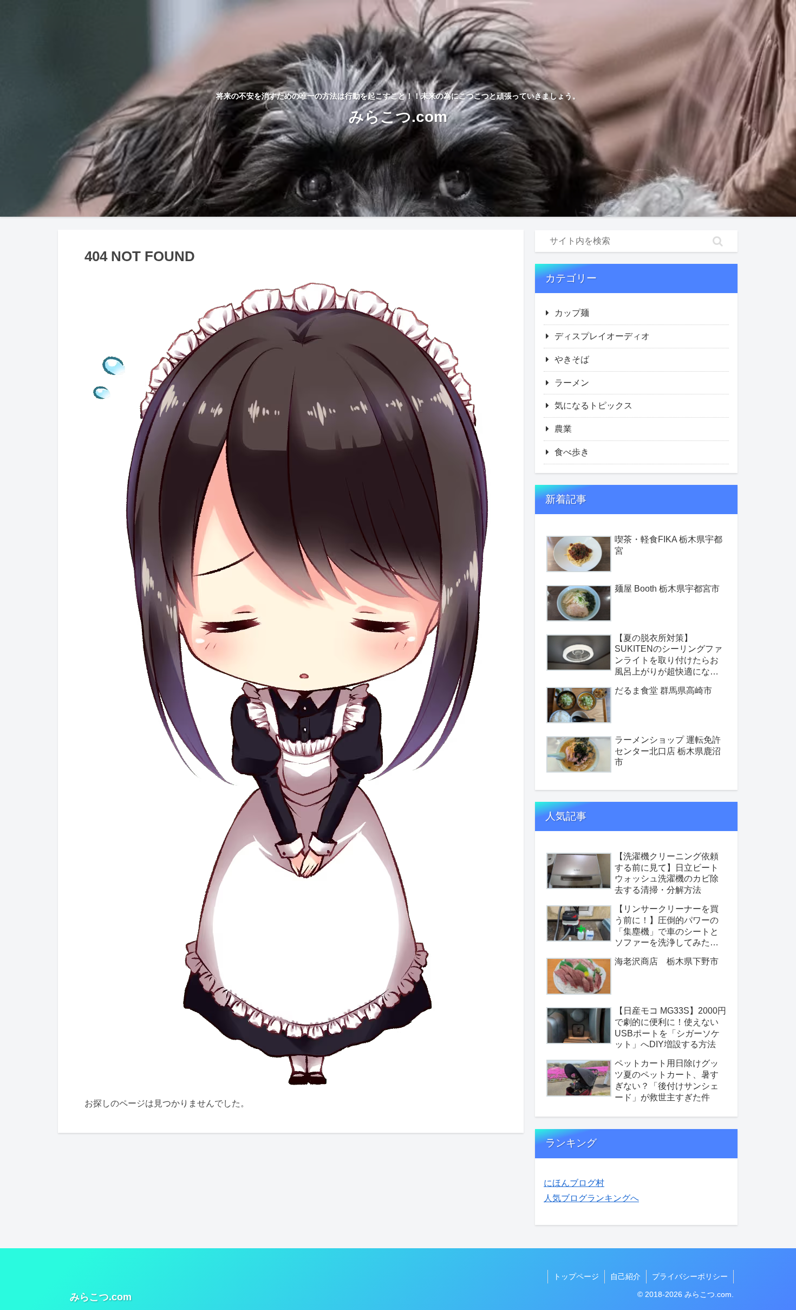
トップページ (576, 1276)
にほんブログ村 (574, 1183)
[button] (717, 241)
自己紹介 (625, 1276)
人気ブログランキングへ (591, 1198)
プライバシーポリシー (690, 1276)
